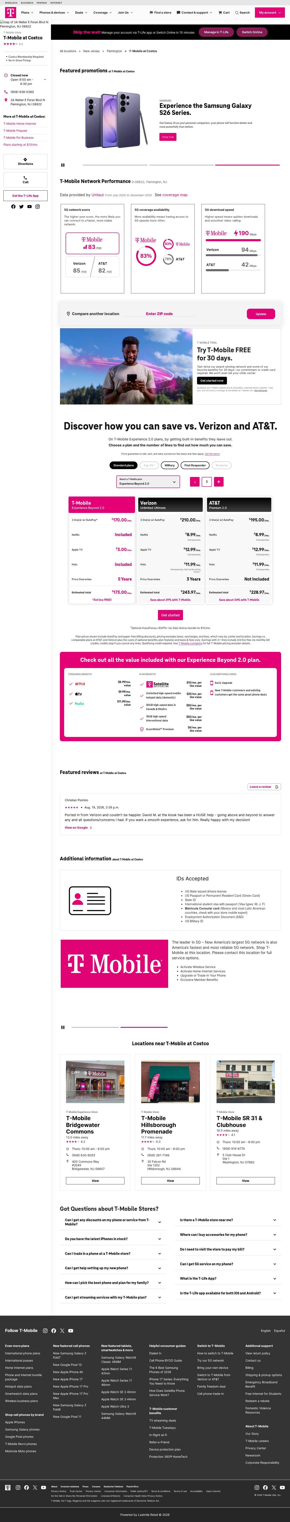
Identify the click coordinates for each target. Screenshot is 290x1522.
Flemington (114, 51)
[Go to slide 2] (151, 166)
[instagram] (37, 206)
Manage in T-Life (216, 32)
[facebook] (13, 206)
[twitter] (21, 206)
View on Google (79, 827)
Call (25, 180)
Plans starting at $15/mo (20, 144)
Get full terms (163, 139)
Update (261, 314)
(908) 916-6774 (233, 1148)
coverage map (175, 195)
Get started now (212, 380)
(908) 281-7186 (158, 1155)
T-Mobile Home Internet (19, 123)
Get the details (170, 124)
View (95, 1180)
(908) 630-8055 (83, 1155)
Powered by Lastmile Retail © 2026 (145, 1514)
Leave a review (261, 786)
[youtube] (29, 206)
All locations (68, 51)
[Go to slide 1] (84, 166)
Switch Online (252, 32)
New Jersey (91, 51)
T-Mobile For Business (18, 137)
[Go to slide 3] (217, 166)
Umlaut (98, 195)
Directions (25, 161)
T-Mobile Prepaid (15, 130)
